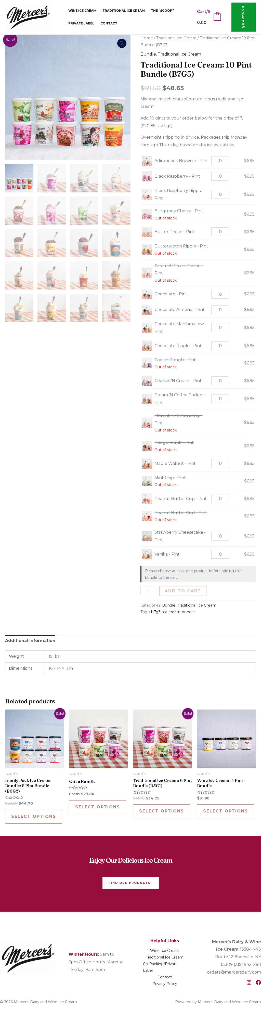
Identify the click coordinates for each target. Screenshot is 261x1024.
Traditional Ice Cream (123, 10)
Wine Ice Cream (82, 10)
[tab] (30, 641)
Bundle (148, 54)
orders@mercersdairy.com (234, 972)
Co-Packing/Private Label (160, 967)
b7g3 (156, 612)
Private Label (81, 23)
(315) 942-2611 (247, 964)
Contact (108, 23)
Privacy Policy (164, 983)
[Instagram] (249, 982)
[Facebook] (258, 982)
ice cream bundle (178, 612)
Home (146, 38)
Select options (33, 816)
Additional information (30, 640)
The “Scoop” (162, 10)
